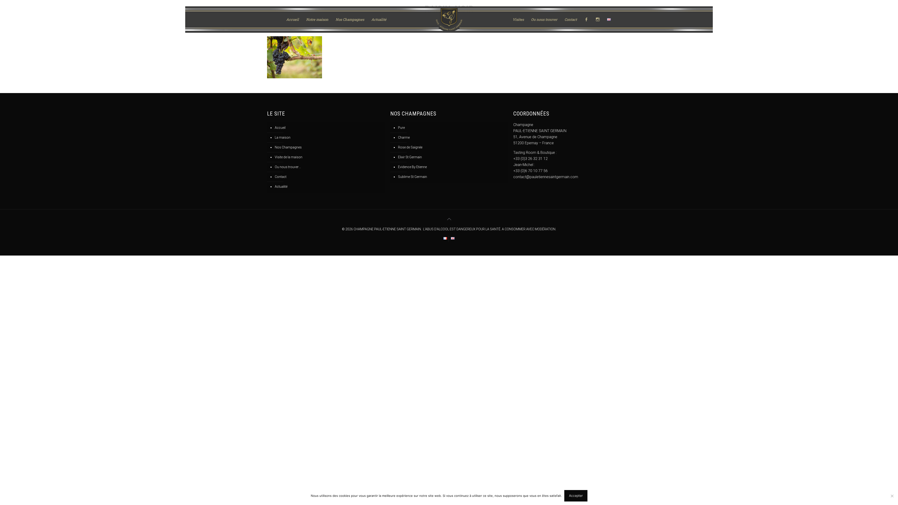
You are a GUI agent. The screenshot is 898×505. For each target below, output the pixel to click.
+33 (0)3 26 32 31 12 (530, 158)
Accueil (280, 128)
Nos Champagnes (288, 147)
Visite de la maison (288, 157)
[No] (892, 496)
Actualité (281, 186)
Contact (280, 177)
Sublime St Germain (412, 177)
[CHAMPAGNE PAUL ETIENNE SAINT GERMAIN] (448, 19)
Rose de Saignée (410, 147)
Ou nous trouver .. (288, 167)
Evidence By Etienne (412, 167)
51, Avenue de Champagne (535, 137)
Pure (401, 128)
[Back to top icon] (449, 219)
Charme (404, 137)
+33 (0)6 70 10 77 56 (530, 171)
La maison (282, 137)
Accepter (576, 496)
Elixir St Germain (410, 157)
